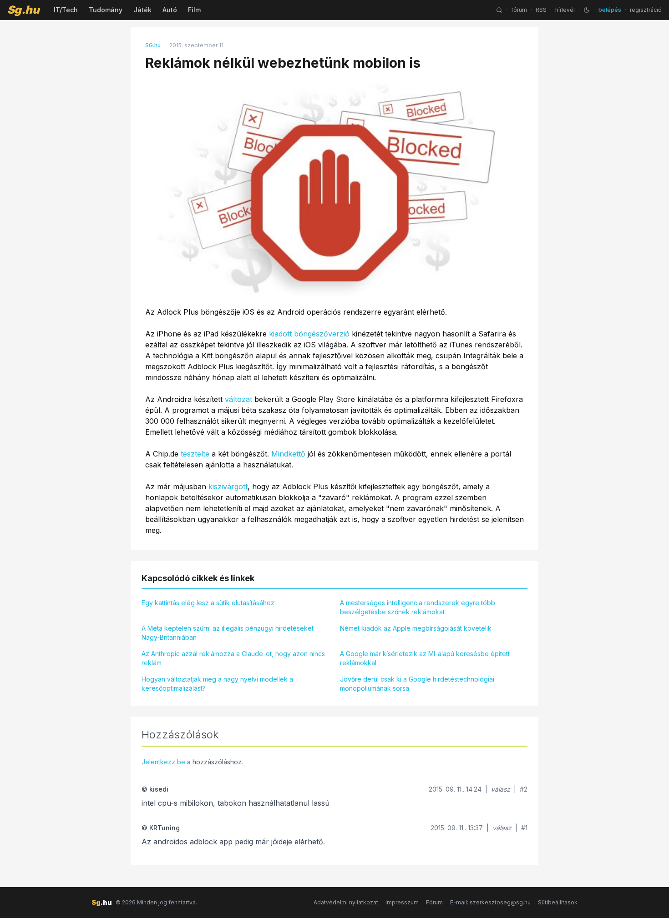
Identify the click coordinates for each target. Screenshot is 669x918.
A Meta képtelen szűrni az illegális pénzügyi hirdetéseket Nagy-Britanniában (228, 632)
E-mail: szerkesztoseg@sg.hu (490, 902)
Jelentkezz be (163, 762)
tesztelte (195, 453)
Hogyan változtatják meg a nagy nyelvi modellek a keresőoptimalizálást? (217, 683)
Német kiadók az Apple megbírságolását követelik (416, 628)
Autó (169, 10)
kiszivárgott (228, 486)
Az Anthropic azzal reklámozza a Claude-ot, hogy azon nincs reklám (233, 658)
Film (194, 10)
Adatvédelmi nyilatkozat (346, 902)
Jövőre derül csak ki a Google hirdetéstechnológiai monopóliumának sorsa (417, 683)
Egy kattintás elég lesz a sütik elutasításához (208, 603)
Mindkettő (288, 453)
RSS (541, 9)
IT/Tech (66, 10)
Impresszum (402, 902)
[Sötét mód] (586, 10)
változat (238, 399)
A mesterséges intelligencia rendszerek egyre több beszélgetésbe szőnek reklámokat (417, 607)
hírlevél (565, 9)
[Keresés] (499, 10)
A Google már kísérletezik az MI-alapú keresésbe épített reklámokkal (425, 658)
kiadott (280, 333)
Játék (142, 10)
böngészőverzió (322, 333)
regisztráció (646, 9)
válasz (500, 789)
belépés (609, 9)
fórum (519, 9)
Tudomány (105, 10)
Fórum (434, 902)
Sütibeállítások (558, 902)
